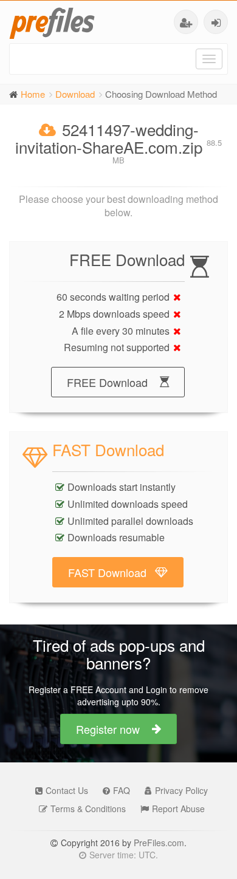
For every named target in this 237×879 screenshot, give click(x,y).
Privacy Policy (181, 790)
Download (75, 93)
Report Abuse (178, 808)
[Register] (186, 22)
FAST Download (107, 572)
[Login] (216, 22)
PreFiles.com (159, 842)
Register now (108, 729)
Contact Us (67, 790)
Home (33, 93)
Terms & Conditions (88, 808)
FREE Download (107, 382)
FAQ (121, 790)
